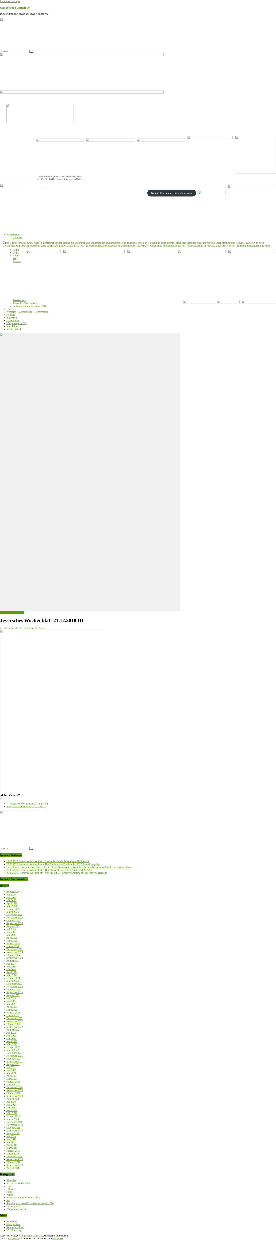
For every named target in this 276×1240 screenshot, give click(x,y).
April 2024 (11, 972)
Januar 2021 (12, 1084)
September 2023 (14, 992)
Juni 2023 (11, 1001)
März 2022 (11, 1044)
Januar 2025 (12, 946)
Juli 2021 (11, 1067)
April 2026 (11, 903)
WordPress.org (13, 1230)
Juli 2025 (11, 929)
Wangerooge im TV (16, 323)
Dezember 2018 (14, 1156)
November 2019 (14, 1124)
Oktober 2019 (13, 1127)
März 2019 (11, 1147)
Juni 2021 (11, 1070)
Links (9, 309)
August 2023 (12, 995)
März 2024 (11, 975)
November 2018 (14, 1159)
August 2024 (12, 960)
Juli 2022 (11, 1032)
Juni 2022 (11, 1035)
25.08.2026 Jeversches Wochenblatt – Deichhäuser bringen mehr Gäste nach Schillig (49, 870)
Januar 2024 (12, 981)
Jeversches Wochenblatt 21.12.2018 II (27, 803)
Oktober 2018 (13, 1162)
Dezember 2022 (14, 1018)
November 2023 (14, 986)
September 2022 (14, 1027)
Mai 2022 (11, 1038)
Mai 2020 (11, 1107)
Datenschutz (12, 320)
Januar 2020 (12, 1119)
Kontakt (10, 314)
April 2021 (11, 1076)
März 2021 (11, 1078)
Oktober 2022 (13, 1024)
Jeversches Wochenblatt (25, 303)
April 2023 (11, 1006)
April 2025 (11, 937)
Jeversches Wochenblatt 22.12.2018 (26, 806)
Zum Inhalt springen (10, 1)
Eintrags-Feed (13, 1224)
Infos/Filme (12, 326)
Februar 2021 (13, 1081)
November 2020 (14, 1090)
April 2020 (11, 1110)
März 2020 (11, 1113)
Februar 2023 (13, 1012)
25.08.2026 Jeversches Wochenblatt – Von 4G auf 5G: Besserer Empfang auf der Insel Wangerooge (56, 872)
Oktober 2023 (13, 989)
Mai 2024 (11, 969)
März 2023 (11, 1009)
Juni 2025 (11, 932)
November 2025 (14, 917)
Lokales (10, 1189)
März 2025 (11, 940)
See (14, 258)
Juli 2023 (11, 998)
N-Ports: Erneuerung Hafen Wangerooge (171, 193)
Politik (16, 249)
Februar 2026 (13, 909)
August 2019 (12, 1133)
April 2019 (11, 1145)
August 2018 (12, 1168)
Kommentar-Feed (15, 1227)
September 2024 (14, 958)
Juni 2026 (11, 897)
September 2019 (14, 1130)
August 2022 (12, 1029)
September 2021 (14, 1061)
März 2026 (11, 906)
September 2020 (14, 1096)
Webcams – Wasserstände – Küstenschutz (27, 311)
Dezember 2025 (14, 914)
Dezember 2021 (14, 1053)
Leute (16, 252)
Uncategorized (13, 1206)
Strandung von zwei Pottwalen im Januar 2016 (30, 1203)
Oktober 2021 (13, 1058)
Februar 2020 (13, 1116)
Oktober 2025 (13, 920)
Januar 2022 (12, 1050)
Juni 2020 (11, 1104)
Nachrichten (12, 234)
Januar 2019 (12, 1153)
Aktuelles (17, 237)
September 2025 (14, 923)
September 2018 (14, 1165)
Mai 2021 (11, 1073)
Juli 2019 (11, 1136)
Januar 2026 (12, 911)
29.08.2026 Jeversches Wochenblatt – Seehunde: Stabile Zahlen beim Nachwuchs (47, 861)
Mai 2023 (11, 1004)
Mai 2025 (11, 935)
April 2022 (11, 1041)
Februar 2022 (13, 1047)
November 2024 (14, 952)
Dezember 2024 (14, 949)
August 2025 (12, 926)
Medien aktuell (13, 329)
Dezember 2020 (14, 1087)
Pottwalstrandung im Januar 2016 (29, 306)
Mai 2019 (11, 1142)
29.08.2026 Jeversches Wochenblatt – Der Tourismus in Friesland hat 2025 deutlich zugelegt (53, 864)
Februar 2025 (13, 943)
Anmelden (11, 1221)
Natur (16, 255)
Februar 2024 (13, 978)
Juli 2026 (11, 894)
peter (43, 628)
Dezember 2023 (14, 983)
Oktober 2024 (13, 955)
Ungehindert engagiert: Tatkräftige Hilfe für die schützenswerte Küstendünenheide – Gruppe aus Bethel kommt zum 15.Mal (68, 867)
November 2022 (14, 1021)
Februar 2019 (13, 1150)
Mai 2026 (11, 900)
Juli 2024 (11, 963)
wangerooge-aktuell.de (15, 7)
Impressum (11, 317)
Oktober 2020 (13, 1093)
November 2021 (14, 1055)
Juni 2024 (11, 966)
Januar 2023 (12, 1015)
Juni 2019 (11, 1139)
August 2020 (12, 1099)
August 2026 (12, 891)
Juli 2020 (11, 1101)
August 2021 (12, 1064)
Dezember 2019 (14, 1122)
